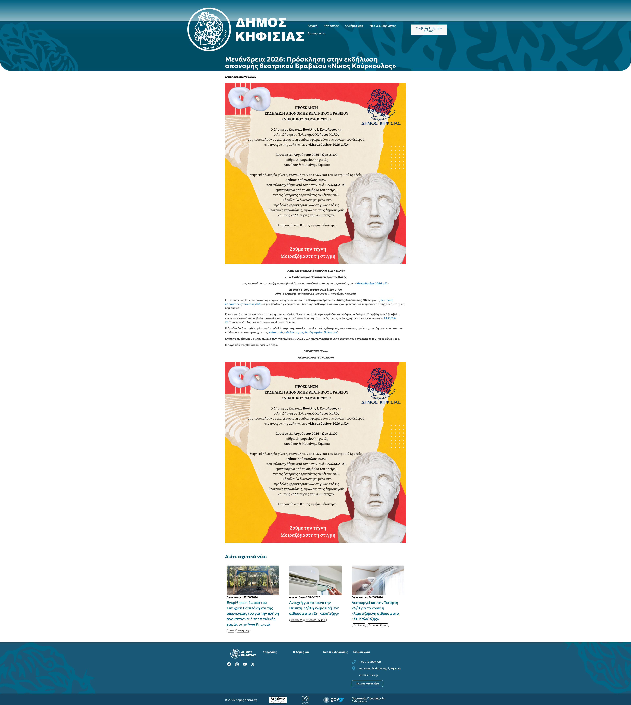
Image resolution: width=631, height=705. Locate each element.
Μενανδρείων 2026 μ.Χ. (372, 283)
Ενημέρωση (234, 619)
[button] (408, 599)
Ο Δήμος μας (354, 26)
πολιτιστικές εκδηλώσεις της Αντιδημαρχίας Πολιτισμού (303, 332)
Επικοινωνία (316, 33)
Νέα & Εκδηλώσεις (383, 26)
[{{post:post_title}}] (253, 580)
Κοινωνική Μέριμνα (253, 619)
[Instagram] (237, 664)
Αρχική (312, 26)
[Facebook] (229, 664)
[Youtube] (245, 664)
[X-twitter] (253, 664)
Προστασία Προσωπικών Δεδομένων (368, 700)
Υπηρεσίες (331, 26)
